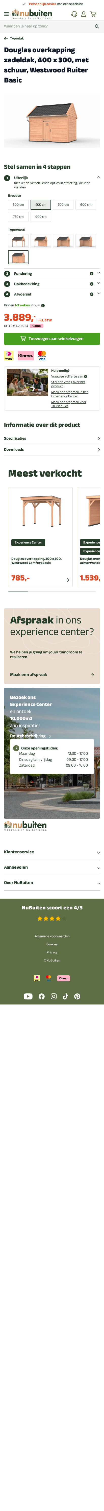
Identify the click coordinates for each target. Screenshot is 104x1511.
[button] (91, 273)
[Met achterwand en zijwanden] (85, 241)
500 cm (63, 204)
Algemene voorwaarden (52, 936)
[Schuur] (18, 257)
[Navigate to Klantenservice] (74, 14)
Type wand (16, 230)
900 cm (40, 216)
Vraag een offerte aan (67, 376)
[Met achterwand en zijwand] (63, 241)
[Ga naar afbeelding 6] (61, 152)
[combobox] (52, 26)
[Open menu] (6, 14)
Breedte (14, 196)
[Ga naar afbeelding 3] (49, 152)
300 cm (18, 204)
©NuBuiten (52, 960)
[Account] (83, 14)
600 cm (85, 204)
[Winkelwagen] (93, 14)
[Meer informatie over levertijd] (43, 305)
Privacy (52, 952)
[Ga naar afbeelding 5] (57, 152)
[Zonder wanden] (18, 241)
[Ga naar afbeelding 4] (53, 152)
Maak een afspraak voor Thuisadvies (68, 404)
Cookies (52, 944)
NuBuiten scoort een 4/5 (52, 908)
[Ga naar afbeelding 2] (45, 152)
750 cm (18, 216)
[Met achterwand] (41, 241)
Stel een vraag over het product (68, 384)
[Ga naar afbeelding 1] (41, 152)
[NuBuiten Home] (32, 14)
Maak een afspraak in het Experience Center (69, 394)
